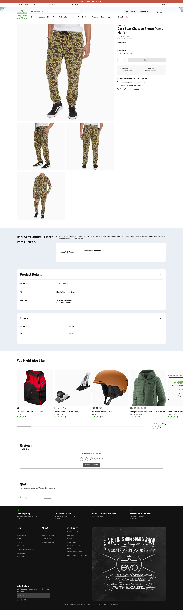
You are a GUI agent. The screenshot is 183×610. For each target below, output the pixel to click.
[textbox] (91, 492)
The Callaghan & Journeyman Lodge (77, 547)
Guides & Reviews (23, 556)
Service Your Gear (55, 5)
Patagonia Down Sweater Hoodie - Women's (148, 412)
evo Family (72, 528)
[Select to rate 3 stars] (91, 459)
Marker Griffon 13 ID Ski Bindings (67, 412)
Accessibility (114, 604)
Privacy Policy (92, 604)
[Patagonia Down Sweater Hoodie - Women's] (148, 388)
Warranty (20, 542)
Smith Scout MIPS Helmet (102, 412)
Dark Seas (121, 25)
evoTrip (69, 538)
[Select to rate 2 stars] (86, 459)
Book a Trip (20, 5)
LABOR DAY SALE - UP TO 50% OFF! (91, 1)
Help (19, 528)
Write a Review (91, 464)
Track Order (21, 531)
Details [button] (144, 82)
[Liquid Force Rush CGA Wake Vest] (35, 388)
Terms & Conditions (103, 604)
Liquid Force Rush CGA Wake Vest (30, 412)
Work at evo (46, 546)
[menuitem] (32, 17)
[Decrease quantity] (119, 60)
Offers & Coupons (23, 546)
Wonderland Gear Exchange (77, 555)
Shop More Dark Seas (92, 250)
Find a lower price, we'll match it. (102, 516)
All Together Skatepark (75, 551)
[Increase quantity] (124, 60)
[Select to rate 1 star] (81, 459)
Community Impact (48, 535)
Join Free (144, 78)
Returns (19, 538)
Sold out (147, 60)
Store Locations (72, 531)
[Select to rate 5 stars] (101, 459)
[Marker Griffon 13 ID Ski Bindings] (73, 388)
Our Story (45, 531)
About (45, 528)
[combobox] (56, 12)
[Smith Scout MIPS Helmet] (110, 388)
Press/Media (46, 538)
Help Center (21, 553)
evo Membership (48, 542)
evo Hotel (70, 535)
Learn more (47, 498)
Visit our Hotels (30, 5)
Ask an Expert (130, 11)
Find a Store (144, 11)
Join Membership (68, 5)
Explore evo (79, 5)
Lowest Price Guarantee (25, 549)
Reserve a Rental (42, 5)
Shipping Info (21, 535)
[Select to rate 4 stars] (96, 459)
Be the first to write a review (125, 38)
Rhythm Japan (72, 542)
